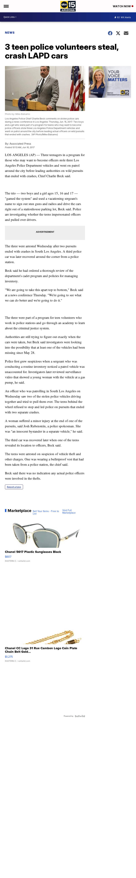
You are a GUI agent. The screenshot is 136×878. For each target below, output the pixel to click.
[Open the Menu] (6, 6)
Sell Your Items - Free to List (46, 512)
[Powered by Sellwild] (80, 716)
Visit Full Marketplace (69, 511)
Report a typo (14, 487)
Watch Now (122, 6)
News (10, 32)
